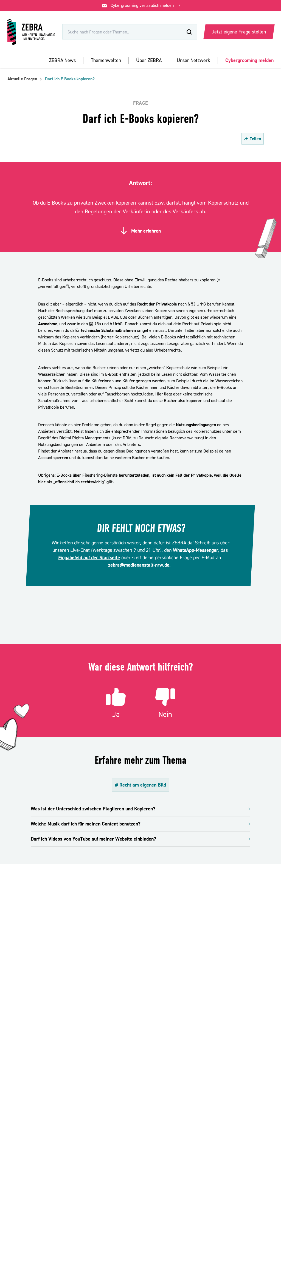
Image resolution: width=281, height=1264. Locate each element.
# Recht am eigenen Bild (140, 785)
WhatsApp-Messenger (195, 550)
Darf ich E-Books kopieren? (70, 79)
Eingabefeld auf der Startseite (89, 558)
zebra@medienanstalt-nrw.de (139, 565)
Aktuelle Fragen (22, 79)
